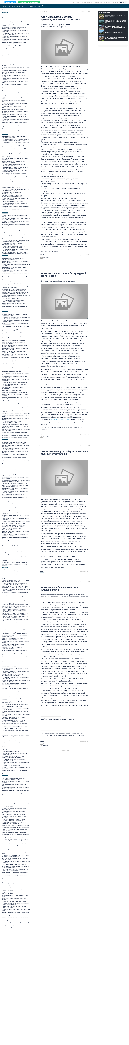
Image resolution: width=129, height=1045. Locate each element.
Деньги (115, 2)
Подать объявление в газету (29, 2)
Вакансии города (7, 6)
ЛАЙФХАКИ (76, 2)
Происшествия (87, 2)
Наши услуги (10, 2)
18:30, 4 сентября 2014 (85, 267)
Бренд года (19, 6)
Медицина (98, 2)
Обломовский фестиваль (59, 419)
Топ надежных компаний (34, 6)
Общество (107, 2)
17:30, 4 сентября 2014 (85, 581)
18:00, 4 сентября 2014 (85, 445)
